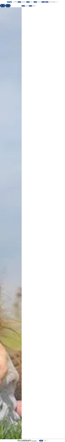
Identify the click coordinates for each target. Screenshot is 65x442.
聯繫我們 (34, 5)
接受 (41, 440)
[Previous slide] (2, 5)
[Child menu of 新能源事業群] (28, 2)
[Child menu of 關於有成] (30, 6)
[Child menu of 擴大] (23, 6)
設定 (45, 440)
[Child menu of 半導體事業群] (19, 2)
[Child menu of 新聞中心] (35, 2)
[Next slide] (8, 5)
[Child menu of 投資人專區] (43, 2)
